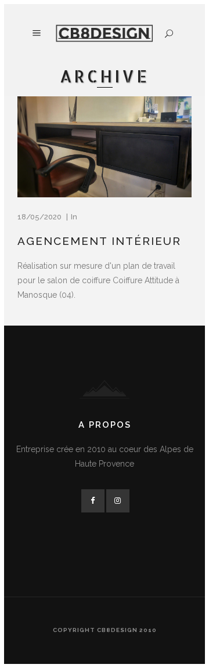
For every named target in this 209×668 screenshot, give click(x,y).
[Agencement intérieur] (104, 146)
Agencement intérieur (99, 240)
